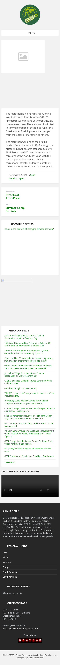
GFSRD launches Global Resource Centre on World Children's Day (28, 382)
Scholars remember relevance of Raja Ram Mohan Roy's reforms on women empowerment (28, 417)
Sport (32, 175)
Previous (10, 191)
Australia (7, 562)
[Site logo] (30, 24)
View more (9, 462)
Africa (5, 557)
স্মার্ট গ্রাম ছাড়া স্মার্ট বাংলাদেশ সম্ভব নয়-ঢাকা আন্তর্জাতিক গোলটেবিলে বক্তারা (27, 450)
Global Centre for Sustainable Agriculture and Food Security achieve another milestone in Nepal (28, 367)
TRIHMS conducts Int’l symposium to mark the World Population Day (29, 394)
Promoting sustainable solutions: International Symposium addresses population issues (26, 402)
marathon (13, 178)
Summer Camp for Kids (15, 209)
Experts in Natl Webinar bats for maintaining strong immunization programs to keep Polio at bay (28, 359)
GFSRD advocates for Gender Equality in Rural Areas (29, 456)
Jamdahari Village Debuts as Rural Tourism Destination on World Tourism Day (24, 337)
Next (8, 204)
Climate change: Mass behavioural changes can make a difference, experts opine (29, 409)
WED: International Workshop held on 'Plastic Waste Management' (28, 424)
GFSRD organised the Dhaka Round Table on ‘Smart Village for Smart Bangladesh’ (28, 442)
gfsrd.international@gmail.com (23, 628)
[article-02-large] (23, 72)
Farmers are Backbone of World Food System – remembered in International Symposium (27, 352)
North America (10, 572)
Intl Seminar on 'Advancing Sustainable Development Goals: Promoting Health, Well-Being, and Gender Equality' (29, 433)
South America (10, 576)
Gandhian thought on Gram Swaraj (20, 388)
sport (21, 178)
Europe (6, 567)
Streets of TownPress (13, 196)
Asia (5, 552)
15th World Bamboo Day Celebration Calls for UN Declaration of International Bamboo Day (27, 344)
